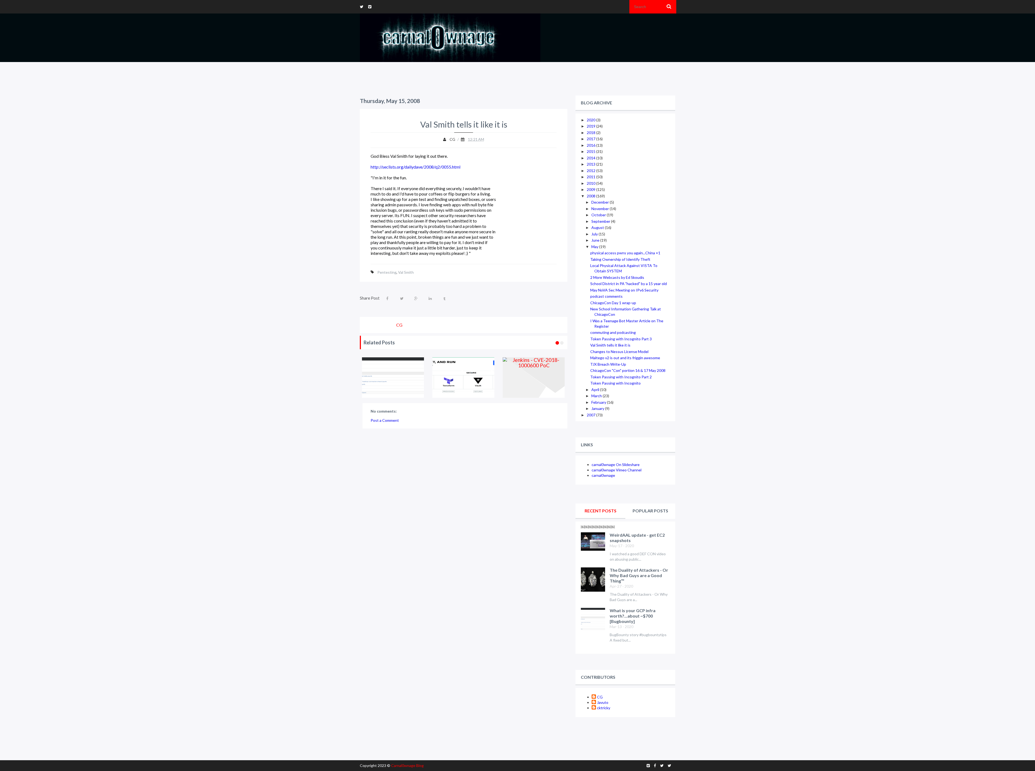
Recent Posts (600, 510)
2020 (591, 120)
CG (600, 697)
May (595, 246)
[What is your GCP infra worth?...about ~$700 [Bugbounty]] (393, 377)
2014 (591, 158)
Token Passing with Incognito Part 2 (621, 377)
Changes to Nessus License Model (619, 351)
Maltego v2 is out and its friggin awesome (625, 357)
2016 (591, 145)
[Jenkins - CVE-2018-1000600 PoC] (534, 377)
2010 (591, 183)
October (599, 215)
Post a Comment (385, 420)
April (595, 389)
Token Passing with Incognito (615, 383)
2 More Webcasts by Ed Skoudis (617, 277)
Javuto (602, 702)
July (595, 234)
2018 (591, 132)
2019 (591, 126)
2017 (591, 138)
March (597, 395)
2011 (591, 176)
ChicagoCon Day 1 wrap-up (613, 302)
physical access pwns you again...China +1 (625, 253)
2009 (591, 189)
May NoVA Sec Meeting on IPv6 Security (624, 290)
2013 (591, 164)
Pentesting (386, 272)
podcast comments (606, 296)
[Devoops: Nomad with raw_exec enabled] (463, 377)
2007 (591, 415)
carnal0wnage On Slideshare (616, 464)
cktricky (603, 707)
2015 (591, 151)
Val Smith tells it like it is (610, 345)
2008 (591, 196)
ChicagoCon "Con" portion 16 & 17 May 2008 (627, 370)
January (598, 408)
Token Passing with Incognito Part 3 (621, 339)
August (598, 227)
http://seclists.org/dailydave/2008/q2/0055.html (415, 166)
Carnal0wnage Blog (407, 765)
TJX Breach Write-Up (608, 364)
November (600, 208)
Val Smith (406, 272)
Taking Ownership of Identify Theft (620, 259)
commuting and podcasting (613, 332)
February (599, 402)
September (601, 221)
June (595, 240)
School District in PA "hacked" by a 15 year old (628, 283)
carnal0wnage (603, 475)
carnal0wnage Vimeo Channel (616, 470)
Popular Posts (650, 510)
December (600, 202)
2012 (591, 170)
